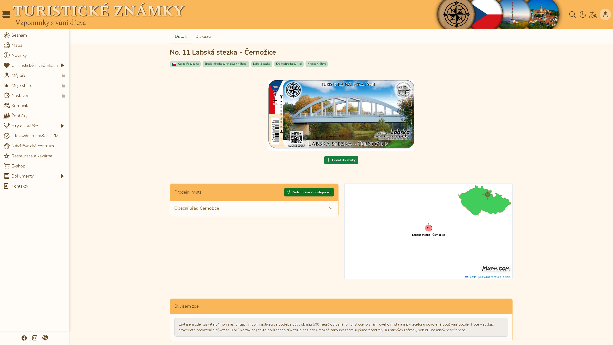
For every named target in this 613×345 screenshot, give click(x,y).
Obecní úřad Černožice (196, 208)
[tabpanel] (341, 210)
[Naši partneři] (45, 338)
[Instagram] (35, 338)
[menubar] (34, 110)
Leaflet (472, 277)
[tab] (180, 36)
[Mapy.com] (495, 268)
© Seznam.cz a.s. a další (495, 277)
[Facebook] (24, 338)
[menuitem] (34, 35)
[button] (6, 14)
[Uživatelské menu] (605, 14)
